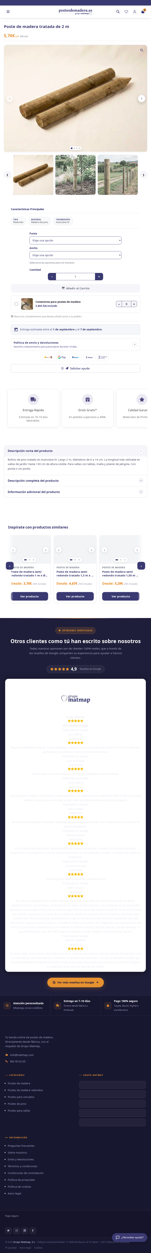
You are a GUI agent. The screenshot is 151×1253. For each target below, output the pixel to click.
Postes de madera (19, 1083)
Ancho (33, 248)
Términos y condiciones (22, 1166)
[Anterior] (9, 98)
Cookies (38, 1247)
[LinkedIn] (24, 1230)
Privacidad (11, 1247)
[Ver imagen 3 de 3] (33, 560)
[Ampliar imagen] (141, 50)
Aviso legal (14, 1193)
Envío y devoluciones (21, 1159)
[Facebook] (32, 1230)
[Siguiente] (141, 98)
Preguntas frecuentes (21, 1145)
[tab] (71, 148)
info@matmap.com (22, 1055)
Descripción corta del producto (30, 451)
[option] (33, 175)
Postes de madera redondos (25, 1090)
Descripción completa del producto (33, 481)
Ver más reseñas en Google (75, 982)
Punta (33, 233)
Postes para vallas (19, 1110)
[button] (75, 344)
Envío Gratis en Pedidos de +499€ (77, 2)
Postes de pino (17, 1103)
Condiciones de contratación (26, 1173)
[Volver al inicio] (75, 11)
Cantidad (35, 269)
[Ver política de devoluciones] (134, 344)
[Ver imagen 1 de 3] (25, 560)
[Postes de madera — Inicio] (17, 1029)
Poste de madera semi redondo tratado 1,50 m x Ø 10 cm (120, 573)
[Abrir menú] (8, 11)
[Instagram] (16, 1230)
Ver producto (29, 596)
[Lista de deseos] (126, 11)
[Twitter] (8, 1230)
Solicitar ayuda (80, 368)
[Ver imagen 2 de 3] (29, 560)
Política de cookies (19, 1186)
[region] (29, 550)
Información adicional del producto (34, 492)
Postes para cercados (21, 1097)
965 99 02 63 (17, 1061)
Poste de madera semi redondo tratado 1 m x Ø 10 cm (28, 573)
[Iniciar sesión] (134, 11)
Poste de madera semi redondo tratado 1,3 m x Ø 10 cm (75, 573)
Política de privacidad (21, 1180)
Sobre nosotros (17, 1152)
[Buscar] (118, 11)
